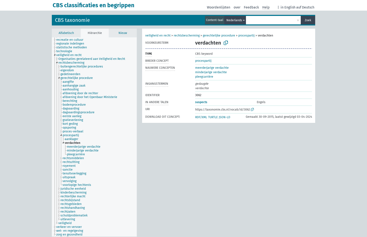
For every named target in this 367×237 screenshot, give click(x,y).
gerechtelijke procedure (219, 35)
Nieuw (123, 33)
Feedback (251, 7)
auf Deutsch (305, 7)
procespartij (246, 35)
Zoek (308, 20)
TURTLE (213, 117)
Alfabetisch (66, 33)
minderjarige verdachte (211, 72)
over (237, 7)
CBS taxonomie (72, 20)
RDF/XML (201, 117)
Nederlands (234, 20)
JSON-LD (224, 117)
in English (288, 7)
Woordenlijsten (218, 7)
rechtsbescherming (187, 35)
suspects (201, 102)
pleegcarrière (204, 77)
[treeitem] (71, 40)
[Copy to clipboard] (226, 43)
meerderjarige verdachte (212, 68)
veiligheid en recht (158, 35)
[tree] (94, 137)
